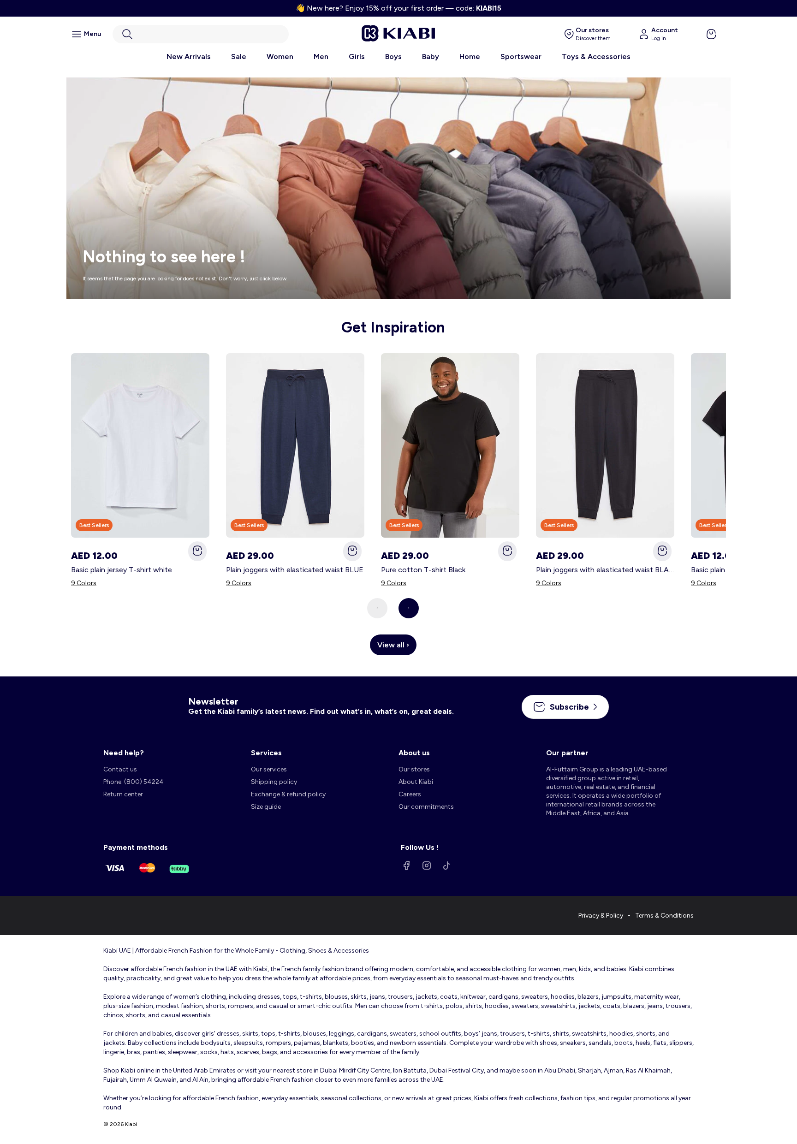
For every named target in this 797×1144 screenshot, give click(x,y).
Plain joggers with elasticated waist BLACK (605, 569)
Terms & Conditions (664, 915)
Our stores (414, 769)
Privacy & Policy (600, 915)
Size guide (266, 807)
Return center (123, 794)
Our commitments (426, 807)
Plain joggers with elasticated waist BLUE (294, 569)
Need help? (123, 752)
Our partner (567, 752)
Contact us (120, 769)
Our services (269, 769)
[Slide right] (408, 608)
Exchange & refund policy (288, 794)
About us (414, 752)
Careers (409, 794)
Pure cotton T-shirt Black (423, 569)
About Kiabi (415, 782)
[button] (201, 34)
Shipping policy (274, 782)
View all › (393, 644)
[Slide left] (377, 608)
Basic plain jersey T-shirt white (121, 569)
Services (266, 752)
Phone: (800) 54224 (133, 782)
